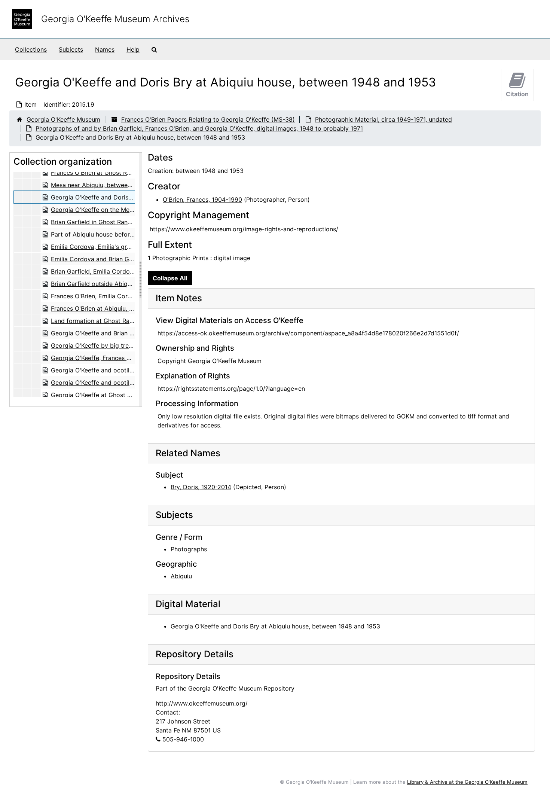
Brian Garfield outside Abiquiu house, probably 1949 (125, 283)
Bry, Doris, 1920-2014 (201, 487)
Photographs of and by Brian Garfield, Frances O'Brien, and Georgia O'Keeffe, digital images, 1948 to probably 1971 (199, 128)
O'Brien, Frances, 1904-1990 (202, 199)
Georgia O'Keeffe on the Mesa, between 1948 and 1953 (129, 209)
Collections (31, 49)
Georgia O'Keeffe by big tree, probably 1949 (114, 345)
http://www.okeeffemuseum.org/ (202, 703)
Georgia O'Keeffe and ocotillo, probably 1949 (115, 370)
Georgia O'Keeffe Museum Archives (115, 18)
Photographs (189, 549)
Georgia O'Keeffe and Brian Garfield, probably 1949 (124, 333)
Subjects (71, 49)
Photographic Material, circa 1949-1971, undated (383, 119)
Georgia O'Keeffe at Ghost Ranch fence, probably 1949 (129, 395)
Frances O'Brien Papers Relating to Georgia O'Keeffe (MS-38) (208, 119)
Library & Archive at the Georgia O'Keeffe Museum (467, 782)
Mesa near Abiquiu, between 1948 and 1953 (113, 185)
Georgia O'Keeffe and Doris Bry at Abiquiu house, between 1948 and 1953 (275, 626)
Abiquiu (181, 576)
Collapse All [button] (170, 278)
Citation (517, 94)
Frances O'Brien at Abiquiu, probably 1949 (110, 308)
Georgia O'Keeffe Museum (63, 119)
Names (104, 49)
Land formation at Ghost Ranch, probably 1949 (117, 321)
